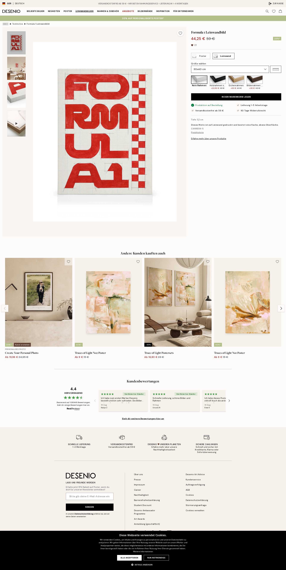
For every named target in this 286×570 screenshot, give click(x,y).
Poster (68, 11)
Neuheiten (54, 11)
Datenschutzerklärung (84, 514)
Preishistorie (197, 132)
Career (137, 490)
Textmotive (17, 24)
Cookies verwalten (195, 510)
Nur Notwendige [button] (156, 557)
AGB (188, 490)
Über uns (138, 474)
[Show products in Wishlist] (274, 11)
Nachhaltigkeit (141, 495)
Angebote (128, 11)
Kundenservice (193, 479)
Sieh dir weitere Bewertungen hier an (143, 418)
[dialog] (143, 550)
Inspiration (163, 11)
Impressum (139, 484)
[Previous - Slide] (188, 82)
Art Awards (139, 519)
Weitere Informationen (143, 551)
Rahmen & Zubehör (108, 11)
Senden (89, 507)
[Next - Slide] (283, 82)
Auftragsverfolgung (195, 484)
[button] (275, 69)
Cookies (190, 495)
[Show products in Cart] (280, 11)
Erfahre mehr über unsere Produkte (208, 138)
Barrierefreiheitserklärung (147, 500)
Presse (137, 479)
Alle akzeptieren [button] (129, 557)
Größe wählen (198, 63)
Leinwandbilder (85, 11)
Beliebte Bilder (35, 11)
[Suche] (267, 11)
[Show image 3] (16, 95)
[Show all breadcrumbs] (5, 23)
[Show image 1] (16, 42)
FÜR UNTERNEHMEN (183, 11)
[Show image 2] (16, 68)
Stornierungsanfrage (196, 505)
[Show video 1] (16, 123)
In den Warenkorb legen (236, 96)
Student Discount (142, 505)
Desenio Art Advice (195, 474)
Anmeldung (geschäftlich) (147, 524)
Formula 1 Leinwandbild (38, 24)
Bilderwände (145, 11)
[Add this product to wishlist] (180, 33)
